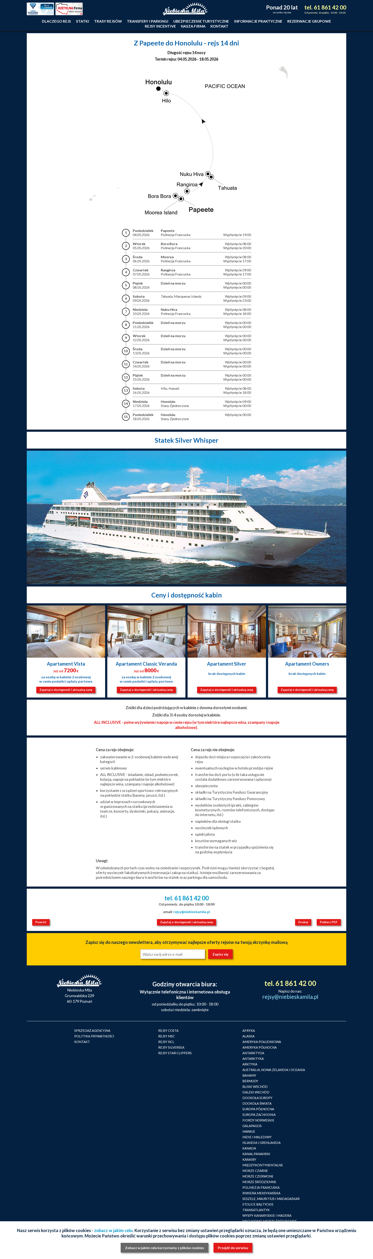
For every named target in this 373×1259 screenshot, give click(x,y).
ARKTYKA (249, 1064)
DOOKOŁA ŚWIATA (257, 1103)
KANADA (249, 1148)
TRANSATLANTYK (256, 1210)
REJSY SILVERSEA (171, 1047)
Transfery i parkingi (147, 21)
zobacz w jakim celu (113, 1230)
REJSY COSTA (168, 1030)
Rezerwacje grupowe (309, 21)
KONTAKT (82, 1042)
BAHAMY (249, 1075)
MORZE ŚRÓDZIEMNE (259, 1182)
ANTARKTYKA (253, 1058)
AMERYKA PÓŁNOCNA (259, 1047)
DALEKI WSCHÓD (255, 1092)
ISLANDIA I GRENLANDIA (261, 1143)
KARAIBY (249, 1159)
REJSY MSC (166, 1036)
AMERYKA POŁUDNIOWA (261, 1042)
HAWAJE (248, 1131)
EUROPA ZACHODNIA (259, 1115)
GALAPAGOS (252, 1126)
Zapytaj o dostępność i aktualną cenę (66, 689)
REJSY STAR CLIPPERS (175, 1053)
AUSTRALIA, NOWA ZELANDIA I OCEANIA (273, 1070)
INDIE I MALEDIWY (257, 1137)
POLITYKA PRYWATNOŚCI (94, 1036)
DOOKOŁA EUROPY (257, 1098)
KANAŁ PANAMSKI (256, 1154)
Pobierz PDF (329, 922)
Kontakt (219, 26)
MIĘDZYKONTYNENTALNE (262, 1165)
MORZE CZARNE (255, 1171)
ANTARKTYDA (253, 1053)
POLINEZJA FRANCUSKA (261, 1187)
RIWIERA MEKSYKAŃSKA (261, 1193)
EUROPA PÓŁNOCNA (258, 1109)
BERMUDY (250, 1081)
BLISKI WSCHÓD (255, 1087)
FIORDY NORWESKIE (258, 1120)
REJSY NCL (166, 1042)
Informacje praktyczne (258, 21)
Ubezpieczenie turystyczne (201, 21)
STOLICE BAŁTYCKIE (257, 1204)
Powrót (40, 922)
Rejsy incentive (160, 26)
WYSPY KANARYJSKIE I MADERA (266, 1215)
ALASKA (248, 1036)
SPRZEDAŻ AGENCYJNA (92, 1030)
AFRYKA (248, 1030)
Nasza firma (193, 26)
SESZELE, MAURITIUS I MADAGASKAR (271, 1199)
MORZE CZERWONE (257, 1176)
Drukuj (303, 922)
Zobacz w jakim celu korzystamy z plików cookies (164, 1248)
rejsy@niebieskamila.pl (191, 912)
